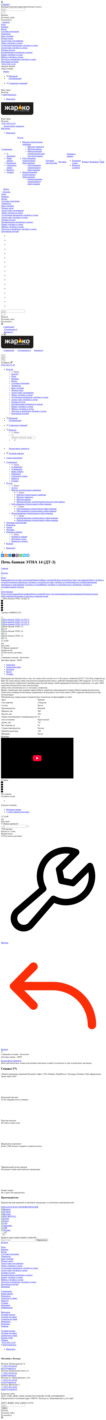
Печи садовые (37, 594)
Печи (3, 1247)
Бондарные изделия (15, 587)
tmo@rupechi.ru (9, 95)
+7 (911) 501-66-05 (9, 1366)
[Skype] (24, 555)
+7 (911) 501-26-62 (9, 1387)
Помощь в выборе (19, 537)
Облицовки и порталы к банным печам (30, 596)
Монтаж (4, 943)
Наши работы (7, 1294)
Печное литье (60, 580)
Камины (4, 580)
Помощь (4, 1326)
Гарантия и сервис (9, 1298)
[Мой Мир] (9, 555)
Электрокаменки (75, 594)
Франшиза (5, 1305)
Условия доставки (9, 1317)
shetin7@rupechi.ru (9, 1389)
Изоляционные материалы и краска (16, 1275)
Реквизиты (6, 1296)
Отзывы (9, 674)
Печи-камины (25, 594)
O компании (16, 467)
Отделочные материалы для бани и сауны (24, 582)
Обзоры (4, 1340)
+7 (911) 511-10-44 (9, 1380)
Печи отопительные (10, 594)
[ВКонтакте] (2, 555)
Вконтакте (10, 99)
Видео (9, 672)
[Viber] (17, 555)
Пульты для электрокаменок (55, 594)
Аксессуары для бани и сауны (56, 582)
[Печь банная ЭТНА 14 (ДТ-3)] (15, 619)
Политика (5, 1324)
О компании (6, 1291)
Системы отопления (23, 580)
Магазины (5, 128)
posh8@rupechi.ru (8, 1375)
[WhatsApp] (20, 555)
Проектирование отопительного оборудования (37, 518)
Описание (10, 665)
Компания (5, 1287)
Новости (5, 1300)
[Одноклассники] (6, 555)
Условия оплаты (8, 1314)
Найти (4, 1408)
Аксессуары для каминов (77, 580)
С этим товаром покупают (17, 812)
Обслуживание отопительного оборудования (36, 509)
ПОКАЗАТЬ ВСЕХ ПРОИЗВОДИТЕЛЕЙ (19, 1207)
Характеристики (13, 667)
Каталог (14, 374)
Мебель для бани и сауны (51, 585)
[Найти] (3, 12)
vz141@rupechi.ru (8, 1382)
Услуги (14, 488)
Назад (16, 372)
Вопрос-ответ (7, 1338)
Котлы (11, 580)
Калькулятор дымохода (14, 126)
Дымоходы (36, 580)
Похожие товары (13, 809)
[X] (13, 555)
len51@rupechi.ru (8, 1368)
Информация (7, 1307)
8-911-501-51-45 (9, 64)
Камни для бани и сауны (29, 585)
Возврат (4, 1049)
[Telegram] (27, 555)
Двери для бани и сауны (11, 1266)
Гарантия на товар (9, 1319)
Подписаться (42, 1240)
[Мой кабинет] (2, 353)
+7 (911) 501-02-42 (9, 1373)
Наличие (10, 669)
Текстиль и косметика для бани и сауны (18, 1282)
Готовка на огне (77, 582)
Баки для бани (47, 580)
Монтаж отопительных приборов (31, 495)
